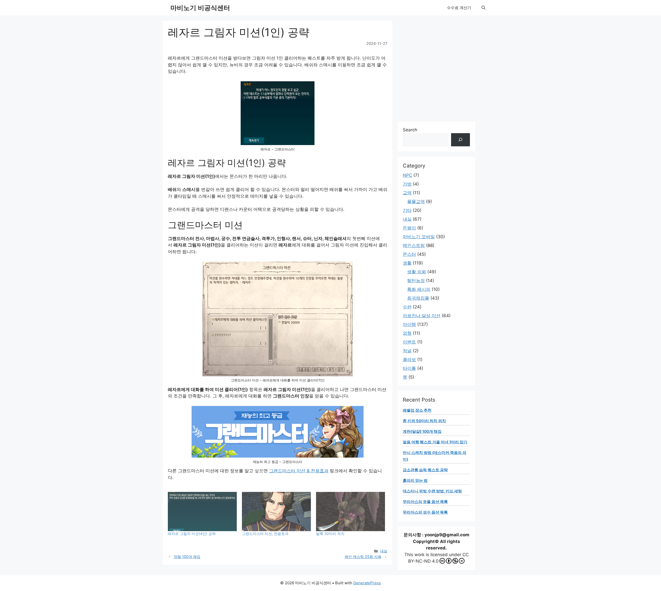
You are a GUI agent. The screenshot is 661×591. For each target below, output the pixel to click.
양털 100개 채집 (187, 556)
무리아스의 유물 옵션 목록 (425, 501)
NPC (407, 175)
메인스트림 (414, 245)
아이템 (409, 324)
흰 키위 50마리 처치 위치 (424, 420)
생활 (407, 263)
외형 (407, 333)
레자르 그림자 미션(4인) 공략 (192, 533)
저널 (407, 350)
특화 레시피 (418, 289)
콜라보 (409, 359)
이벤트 (409, 342)
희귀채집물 (418, 298)
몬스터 (409, 254)
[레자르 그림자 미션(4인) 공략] (202, 511)
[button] (483, 7)
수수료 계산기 (459, 7)
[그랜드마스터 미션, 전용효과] (276, 511)
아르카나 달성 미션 (421, 315)
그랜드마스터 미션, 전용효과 (265, 533)
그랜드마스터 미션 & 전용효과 (298, 470)
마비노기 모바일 (419, 236)
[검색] (460, 139)
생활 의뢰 (416, 271)
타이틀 (409, 368)
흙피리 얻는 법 (415, 480)
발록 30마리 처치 (330, 533)
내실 (383, 551)
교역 (407, 192)
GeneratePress (367, 582)
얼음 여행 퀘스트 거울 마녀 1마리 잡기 (435, 442)
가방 (407, 184)
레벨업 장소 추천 (417, 410)
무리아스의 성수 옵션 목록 (425, 512)
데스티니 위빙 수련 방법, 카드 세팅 (432, 491)
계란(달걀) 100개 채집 (422, 431)
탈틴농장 (416, 280)
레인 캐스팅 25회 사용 (363, 556)
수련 (407, 306)
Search (410, 129)
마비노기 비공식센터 (200, 8)
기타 (407, 210)
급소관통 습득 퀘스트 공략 (425, 469)
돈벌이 (409, 227)
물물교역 (416, 201)
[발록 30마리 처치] (350, 511)
